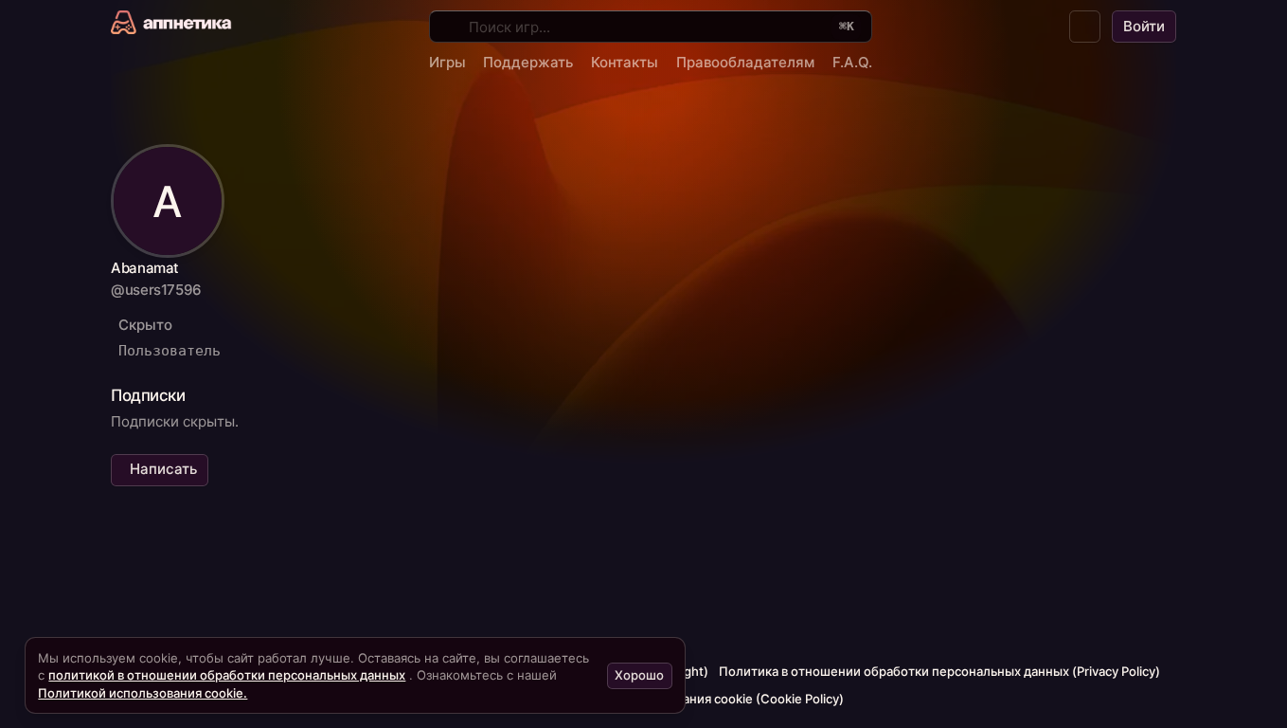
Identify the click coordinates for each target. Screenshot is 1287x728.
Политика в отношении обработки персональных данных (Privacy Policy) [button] (939, 671)
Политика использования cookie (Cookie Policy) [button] (700, 698)
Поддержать (528, 62)
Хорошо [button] (639, 674)
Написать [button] (163, 469)
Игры (447, 62)
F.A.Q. (852, 62)
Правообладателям (745, 62)
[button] (1085, 26)
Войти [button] (1144, 26)
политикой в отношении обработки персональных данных (226, 674)
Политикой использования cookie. (142, 693)
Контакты (624, 62)
